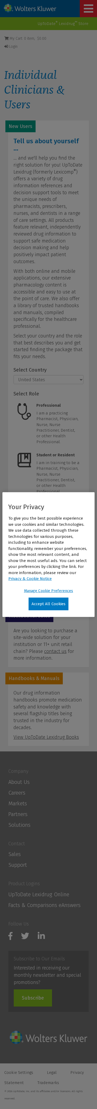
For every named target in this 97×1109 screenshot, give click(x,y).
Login (13, 46)
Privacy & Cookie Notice (30, 578)
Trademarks (48, 1082)
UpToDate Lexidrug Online (38, 894)
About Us (19, 782)
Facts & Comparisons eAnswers (44, 905)
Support (17, 865)
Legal (52, 1072)
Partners (17, 814)
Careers (16, 792)
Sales (14, 854)
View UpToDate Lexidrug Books (46, 737)
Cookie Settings (18, 1072)
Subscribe (33, 998)
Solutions (19, 825)
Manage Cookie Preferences (48, 590)
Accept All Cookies (49, 603)
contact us (55, 651)
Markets (17, 803)
